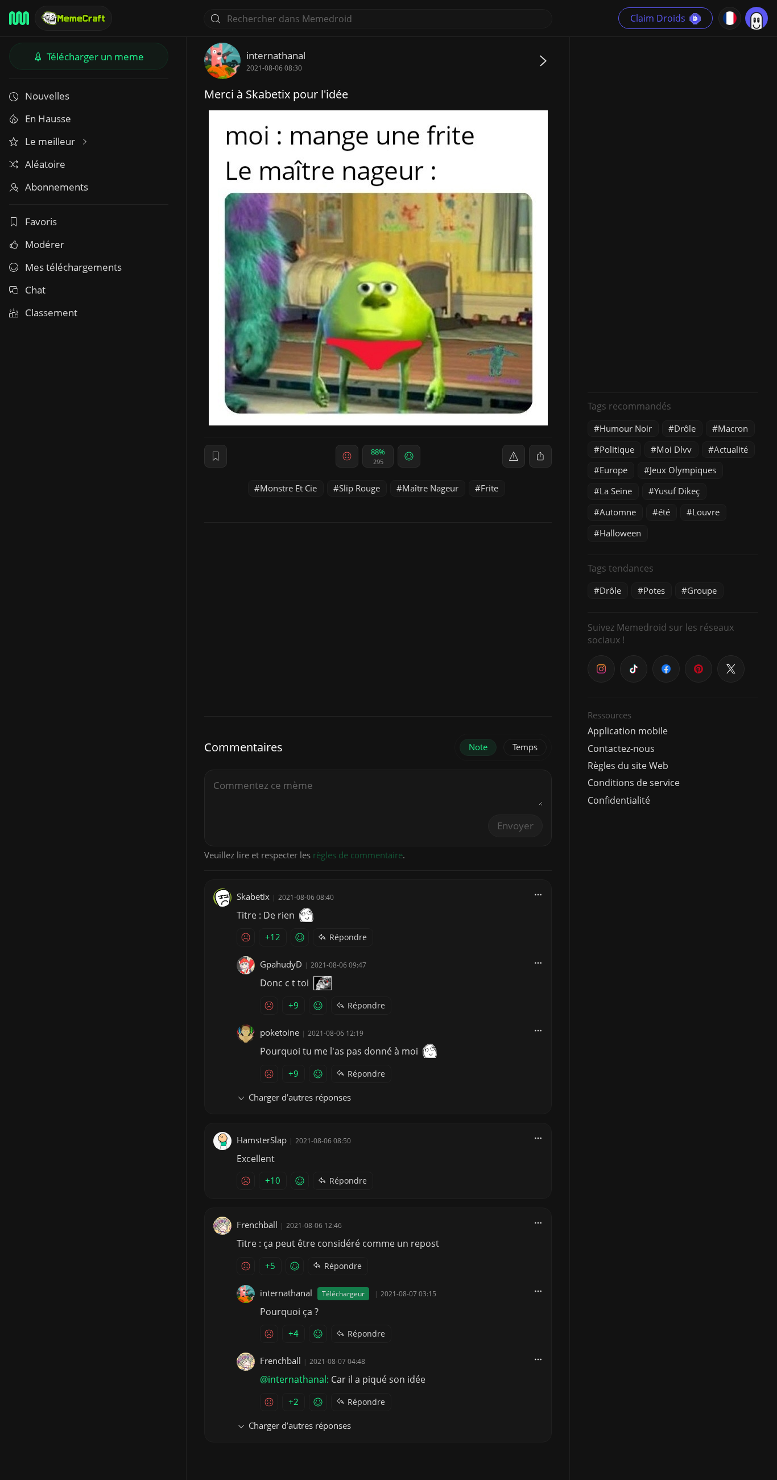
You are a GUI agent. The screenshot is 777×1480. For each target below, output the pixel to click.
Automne (618, 512)
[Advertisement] (673, 213)
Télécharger (94, 56)
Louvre (706, 512)
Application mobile (628, 731)
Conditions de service (634, 782)
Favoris (41, 221)
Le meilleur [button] (51, 141)
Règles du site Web (628, 765)
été (664, 512)
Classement (51, 312)
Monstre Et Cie (288, 488)
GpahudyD (281, 964)
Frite (489, 488)
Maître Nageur (430, 488)
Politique (617, 449)
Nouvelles (47, 95)
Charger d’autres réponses (300, 1097)
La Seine (616, 491)
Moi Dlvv (674, 449)
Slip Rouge (359, 488)
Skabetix (253, 896)
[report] (513, 456)
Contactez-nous (621, 748)
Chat (35, 289)
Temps (525, 747)
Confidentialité (619, 800)
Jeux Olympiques (683, 470)
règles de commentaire (358, 855)
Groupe (702, 590)
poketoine (279, 1032)
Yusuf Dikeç (677, 491)
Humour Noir (626, 428)
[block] (540, 456)
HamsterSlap (261, 1140)
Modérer (44, 244)
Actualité (731, 449)
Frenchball (257, 1224)
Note (478, 747)
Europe (613, 470)
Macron (733, 428)
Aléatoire (45, 164)
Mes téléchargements (73, 267)
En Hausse (48, 118)
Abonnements (56, 186)
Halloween (620, 533)
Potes (654, 590)
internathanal (275, 55)
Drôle (685, 428)
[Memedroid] (19, 18)
